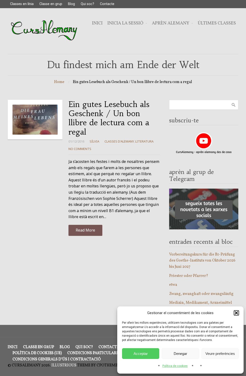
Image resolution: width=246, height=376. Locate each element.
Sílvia (94, 141)
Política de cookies (175, 366)
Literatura (144, 141)
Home (59, 82)
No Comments (79, 149)
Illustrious (63, 365)
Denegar (180, 354)
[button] (236, 312)
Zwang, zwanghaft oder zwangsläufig (201, 294)
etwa (173, 284)
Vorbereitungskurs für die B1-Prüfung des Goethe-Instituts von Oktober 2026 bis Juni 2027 (202, 260)
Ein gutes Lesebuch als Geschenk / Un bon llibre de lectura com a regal (108, 118)
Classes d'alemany (119, 141)
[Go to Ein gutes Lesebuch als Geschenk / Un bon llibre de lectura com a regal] (35, 120)
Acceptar (141, 354)
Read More (85, 230)
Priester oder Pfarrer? (188, 276)
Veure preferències (220, 354)
